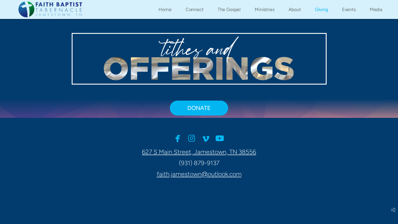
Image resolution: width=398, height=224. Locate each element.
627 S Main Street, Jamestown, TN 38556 (199, 151)
